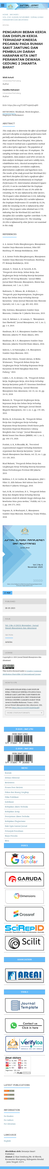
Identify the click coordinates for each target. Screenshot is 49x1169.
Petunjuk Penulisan (14, 831)
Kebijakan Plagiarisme (15, 821)
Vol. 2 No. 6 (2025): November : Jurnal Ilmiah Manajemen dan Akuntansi (23, 18)
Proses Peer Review (14, 787)
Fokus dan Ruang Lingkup (17, 792)
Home (5, 14)
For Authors (8, 1120)
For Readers (8, 1116)
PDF (8, 593)
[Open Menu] (2, 5)
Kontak (8, 773)
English (7, 1141)
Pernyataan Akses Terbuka (17, 816)
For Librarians (10, 1124)
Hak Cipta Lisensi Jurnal (16, 826)
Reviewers (9, 782)
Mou (7, 840)
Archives (14, 14)
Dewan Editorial (12, 777)
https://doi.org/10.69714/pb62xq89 (22, 105)
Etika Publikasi (12, 797)
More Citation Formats (18, 713)
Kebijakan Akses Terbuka (16, 806)
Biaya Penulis (11, 836)
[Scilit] (24, 950)
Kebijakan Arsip (12, 811)
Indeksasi (9, 802)
